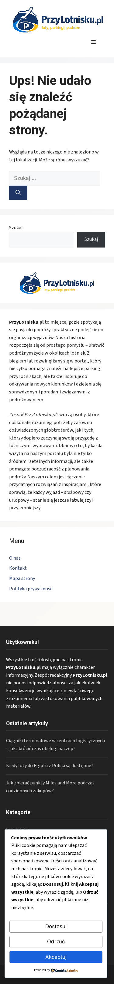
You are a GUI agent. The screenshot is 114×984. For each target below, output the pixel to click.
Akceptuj (56, 957)
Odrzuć (56, 942)
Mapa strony (22, 578)
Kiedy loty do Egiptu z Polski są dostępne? (49, 765)
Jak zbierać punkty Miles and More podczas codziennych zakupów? (50, 787)
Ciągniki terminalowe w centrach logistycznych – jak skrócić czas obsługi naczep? (55, 744)
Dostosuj (56, 926)
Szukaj (15, 227)
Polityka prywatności (31, 588)
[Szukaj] (18, 193)
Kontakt (18, 568)
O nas (15, 558)
